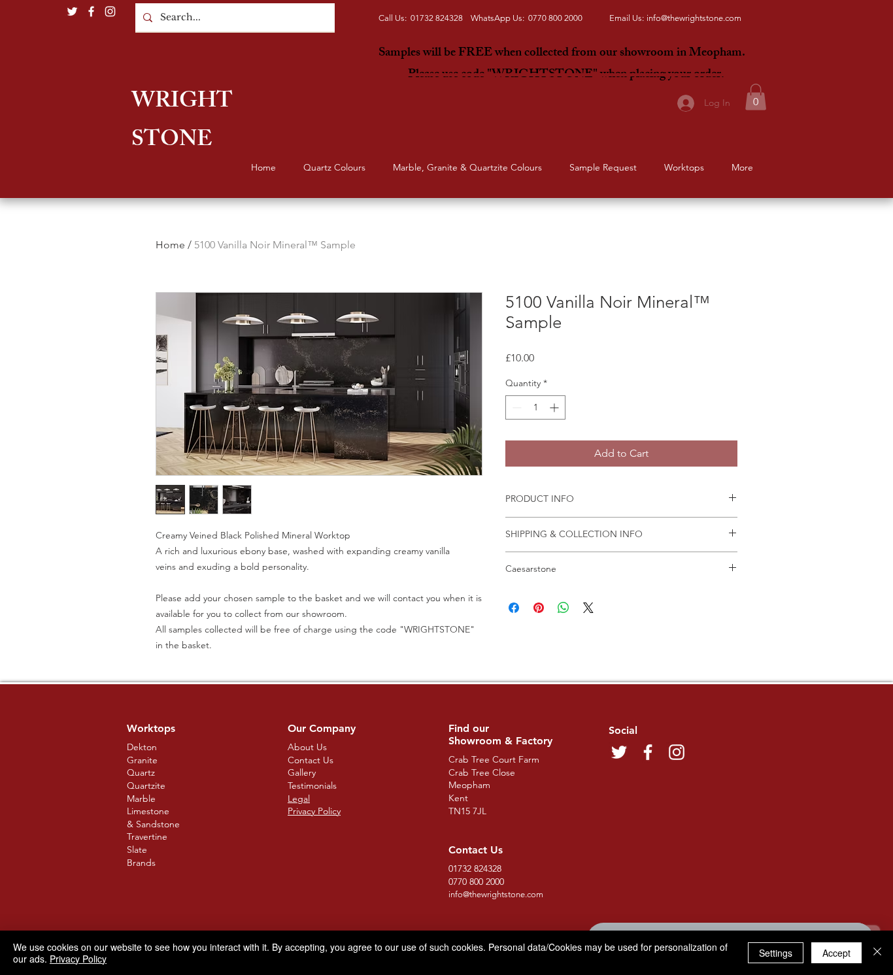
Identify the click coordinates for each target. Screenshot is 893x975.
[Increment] (555, 407)
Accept (836, 952)
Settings (775, 952)
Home (170, 245)
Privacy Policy (78, 958)
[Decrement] (515, 407)
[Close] (877, 953)
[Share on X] (588, 608)
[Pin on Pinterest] (539, 608)
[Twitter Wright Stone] (72, 11)
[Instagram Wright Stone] (110, 11)
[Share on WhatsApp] (563, 608)
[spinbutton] (535, 407)
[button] (756, 97)
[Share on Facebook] (514, 608)
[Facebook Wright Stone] (91, 11)
